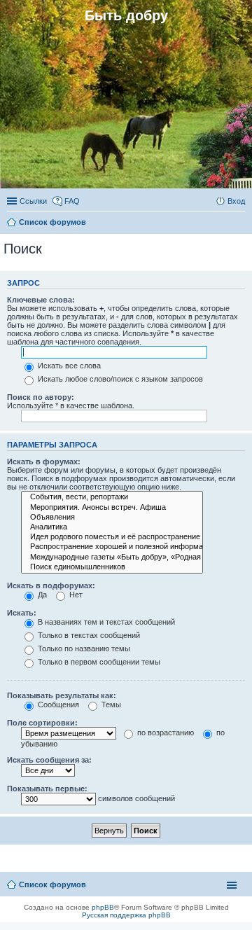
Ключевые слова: (41, 300)
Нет (75, 594)
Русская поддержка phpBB (126, 915)
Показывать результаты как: (61, 695)
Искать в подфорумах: (51, 585)
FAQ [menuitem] (72, 201)
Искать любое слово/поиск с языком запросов (119, 379)
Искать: (21, 613)
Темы (110, 704)
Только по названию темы (83, 648)
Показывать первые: (47, 788)
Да (41, 594)
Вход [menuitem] (236, 201)
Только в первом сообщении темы (98, 662)
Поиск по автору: (40, 397)
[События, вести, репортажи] (112, 497)
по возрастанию (164, 732)
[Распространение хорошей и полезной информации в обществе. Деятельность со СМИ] (112, 547)
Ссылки (33, 201)
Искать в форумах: (43, 461)
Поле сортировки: (42, 723)
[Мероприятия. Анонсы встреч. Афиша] (112, 508)
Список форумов (52, 884)
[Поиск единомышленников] (112, 567)
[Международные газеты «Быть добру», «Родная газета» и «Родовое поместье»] (112, 557)
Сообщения (57, 704)
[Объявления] (112, 517)
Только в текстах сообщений (88, 635)
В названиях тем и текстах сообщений (105, 622)
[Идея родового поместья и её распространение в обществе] (112, 537)
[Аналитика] (112, 527)
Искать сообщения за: (49, 760)
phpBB (103, 907)
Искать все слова (68, 365)
